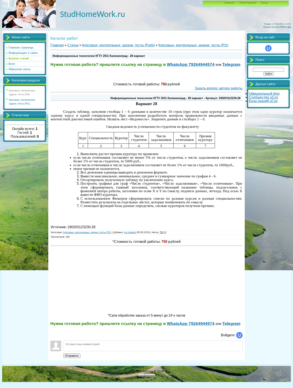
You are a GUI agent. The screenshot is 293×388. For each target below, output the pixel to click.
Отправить (72, 355)
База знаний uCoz (263, 101)
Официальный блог (264, 93)
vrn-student (130, 232)
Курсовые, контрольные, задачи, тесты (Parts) (118, 45)
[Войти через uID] (239, 335)
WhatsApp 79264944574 (190, 64)
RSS (289, 27)
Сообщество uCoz (263, 97)
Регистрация (247, 3)
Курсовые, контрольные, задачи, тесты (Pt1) (193, 45)
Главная (229, 3)
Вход (264, 3)
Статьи (73, 45)
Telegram (231, 64)
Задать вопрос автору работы (219, 88)
